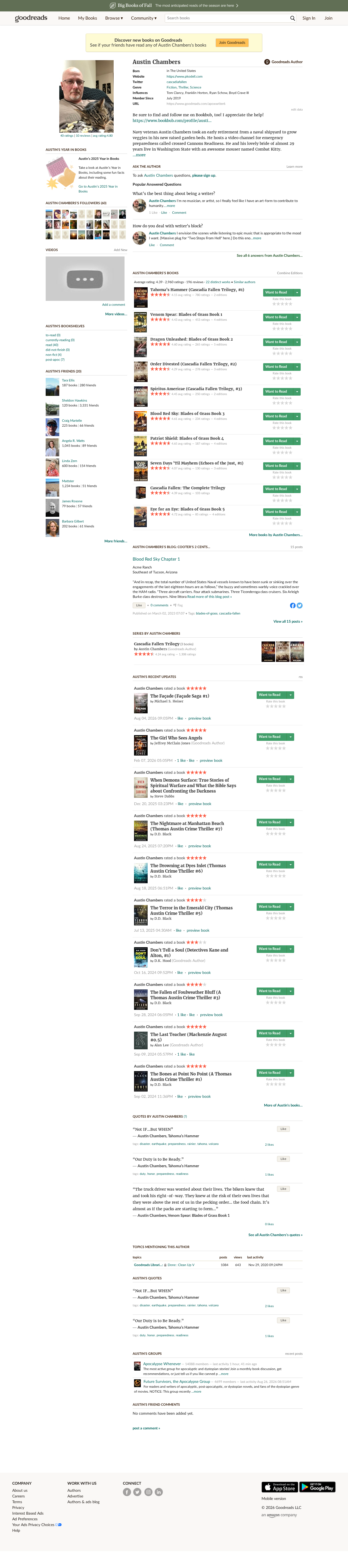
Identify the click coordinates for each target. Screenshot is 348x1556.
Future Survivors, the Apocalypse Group (177, 1382)
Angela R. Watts (73, 440)
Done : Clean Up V (181, 1265)
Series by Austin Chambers (156, 633)
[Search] (292, 18)
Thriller (183, 87)
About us (19, 1491)
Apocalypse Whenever (162, 1364)
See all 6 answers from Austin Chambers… (270, 256)
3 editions (220, 369)
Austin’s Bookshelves (65, 326)
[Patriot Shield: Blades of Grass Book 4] (140, 455)
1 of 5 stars (274, 304)
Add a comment (113, 304)
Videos (52, 250)
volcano (214, 1143)
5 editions (220, 344)
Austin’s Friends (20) (63, 371)
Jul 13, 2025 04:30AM (153, 931)
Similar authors (244, 282)
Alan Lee (161, 1045)
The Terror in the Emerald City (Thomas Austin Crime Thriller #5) (191, 910)
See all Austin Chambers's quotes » (275, 1235)
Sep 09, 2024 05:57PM (153, 1054)
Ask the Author (147, 166)
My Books (87, 18)
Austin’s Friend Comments (156, 1404)
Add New (120, 250)
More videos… (116, 314)
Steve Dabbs (164, 796)
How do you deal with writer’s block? (168, 226)
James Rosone (72, 501)
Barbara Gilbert (73, 521)
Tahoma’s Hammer (183, 1136)
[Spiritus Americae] (141, 405)
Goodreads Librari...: (148, 1265)
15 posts (296, 547)
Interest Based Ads (28, 1513)
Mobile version (274, 1499)
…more (169, 206)
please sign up (203, 176)
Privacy (18, 1508)
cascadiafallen (177, 82)
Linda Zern (69, 461)
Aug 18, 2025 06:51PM (153, 888)
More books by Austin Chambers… (276, 535)
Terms (17, 1502)
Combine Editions (290, 273)
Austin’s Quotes (147, 1278)
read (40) (52, 345)
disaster (145, 1143)
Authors (74, 1491)
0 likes (269, 1224)
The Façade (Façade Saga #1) (179, 696)
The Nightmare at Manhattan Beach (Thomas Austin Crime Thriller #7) (187, 826)
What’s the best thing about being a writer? (174, 193)
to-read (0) (53, 335)
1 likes (269, 1174)
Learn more (295, 166)
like (164, 212)
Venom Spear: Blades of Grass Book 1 (199, 1216)
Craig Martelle (72, 420)
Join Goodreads (232, 43)
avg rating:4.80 (103, 135)
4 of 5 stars (286, 304)
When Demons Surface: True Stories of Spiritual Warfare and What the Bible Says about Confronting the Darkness (193, 786)
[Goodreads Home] (31, 18)
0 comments (159, 605)
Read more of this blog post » (209, 597)
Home (64, 18)
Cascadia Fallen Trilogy (156, 643)
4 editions (220, 319)
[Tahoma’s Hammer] (141, 306)
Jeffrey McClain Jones (172, 743)
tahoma (202, 1143)
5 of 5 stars (290, 304)
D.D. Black (162, 834)
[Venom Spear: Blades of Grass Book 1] (140, 331)
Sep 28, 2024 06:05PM (153, 1015)
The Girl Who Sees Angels (176, 738)
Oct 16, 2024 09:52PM (153, 973)
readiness (182, 1173)
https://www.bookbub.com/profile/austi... (172, 120)
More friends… (115, 541)
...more (139, 154)
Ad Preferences (25, 1519)
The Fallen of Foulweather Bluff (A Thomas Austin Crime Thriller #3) (185, 995)
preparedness (177, 1143)
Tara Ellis (68, 380)
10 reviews (83, 135)
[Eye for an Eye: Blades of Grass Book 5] (140, 526)
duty (143, 1173)
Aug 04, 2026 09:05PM (153, 718)
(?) (185, 1116)
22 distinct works (218, 282)
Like (139, 605)
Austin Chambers (158, 176)
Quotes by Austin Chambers (158, 1116)
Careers (18, 1496)
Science (195, 87)
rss (301, 676)
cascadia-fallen (229, 613)
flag (300, 212)
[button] (114, 18)
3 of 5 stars (282, 304)
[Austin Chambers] (86, 131)
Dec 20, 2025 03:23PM (153, 804)
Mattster (68, 481)
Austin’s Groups (147, 1353)
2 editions (220, 295)
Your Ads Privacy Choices (33, 1525)
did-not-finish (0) (58, 349)
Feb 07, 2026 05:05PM (153, 761)
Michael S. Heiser (169, 701)
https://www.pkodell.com (185, 76)
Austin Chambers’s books (156, 273)
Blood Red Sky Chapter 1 (156, 559)
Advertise (75, 1496)
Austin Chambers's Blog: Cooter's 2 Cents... (171, 547)
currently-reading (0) (60, 340)
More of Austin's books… (283, 1105)
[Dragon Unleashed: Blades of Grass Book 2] (140, 356)
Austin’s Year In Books (66, 149)
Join (329, 18)
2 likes (269, 1144)
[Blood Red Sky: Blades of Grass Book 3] (140, 430)
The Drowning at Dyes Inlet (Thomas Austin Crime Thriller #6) (188, 868)
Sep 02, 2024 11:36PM (153, 1097)
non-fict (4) (53, 354)
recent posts (294, 1353)
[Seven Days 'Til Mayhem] (141, 480)
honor (151, 1173)
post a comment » (146, 1428)
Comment (179, 212)
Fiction (172, 87)
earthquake (159, 1143)
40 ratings (66, 135)
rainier (191, 1143)
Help (16, 1531)
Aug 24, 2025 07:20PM (153, 846)
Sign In (309, 18)
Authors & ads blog (83, 1502)
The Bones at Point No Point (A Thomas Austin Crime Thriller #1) (191, 1076)
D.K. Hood (162, 961)
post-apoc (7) (55, 359)
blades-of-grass (206, 613)
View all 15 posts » (288, 621)
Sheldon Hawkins (74, 400)
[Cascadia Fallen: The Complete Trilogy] (141, 498)
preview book (199, 718)
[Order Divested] (141, 381)
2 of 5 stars (278, 304)
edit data (297, 109)
